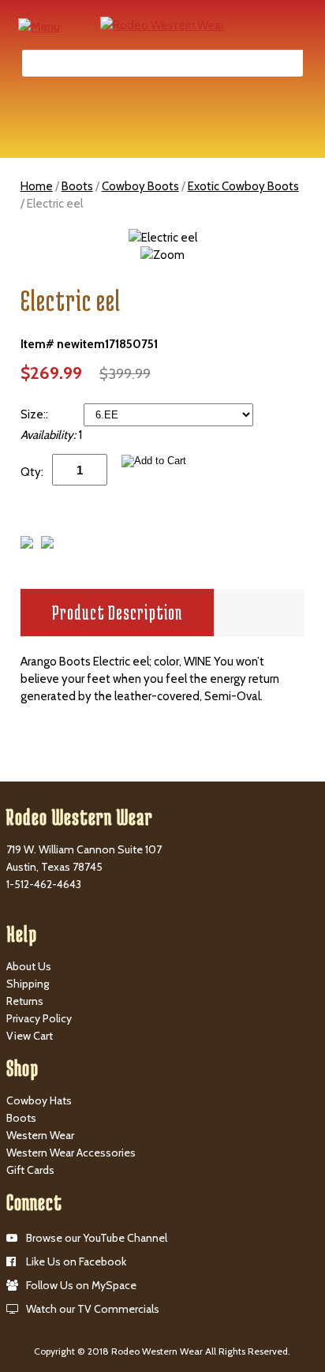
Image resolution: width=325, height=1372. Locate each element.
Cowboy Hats (39, 1100)
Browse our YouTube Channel (96, 1238)
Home (37, 186)
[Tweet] (27, 545)
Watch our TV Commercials (92, 1309)
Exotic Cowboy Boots (243, 186)
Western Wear (40, 1135)
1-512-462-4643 (43, 884)
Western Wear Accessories (71, 1152)
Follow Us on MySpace (81, 1285)
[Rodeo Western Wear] (162, 24)
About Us (28, 966)
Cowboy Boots (140, 186)
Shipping (27, 984)
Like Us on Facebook (76, 1261)
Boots (77, 186)
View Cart (29, 1036)
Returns (24, 1001)
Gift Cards (30, 1170)
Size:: (35, 414)
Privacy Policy (39, 1018)
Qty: (32, 472)
